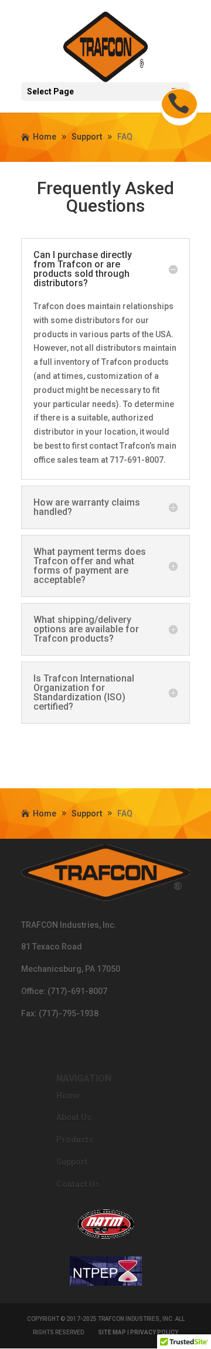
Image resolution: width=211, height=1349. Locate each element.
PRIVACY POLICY (154, 1332)
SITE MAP (112, 1332)
